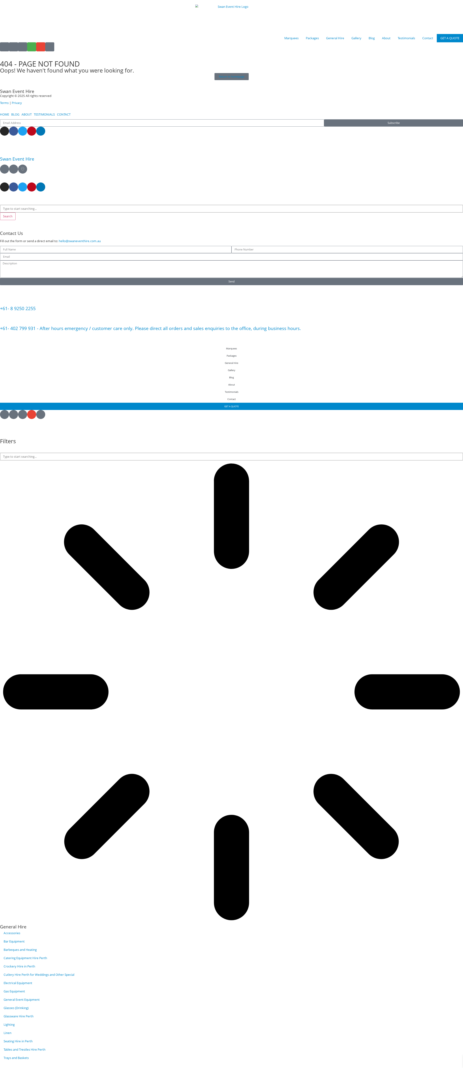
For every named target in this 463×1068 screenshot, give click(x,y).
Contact (427, 38)
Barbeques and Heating (20, 950)
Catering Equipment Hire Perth (25, 958)
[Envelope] (40, 46)
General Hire (335, 38)
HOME (4, 114)
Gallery (356, 38)
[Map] (4, 169)
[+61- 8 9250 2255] (4, 298)
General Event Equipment (22, 999)
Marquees (291, 38)
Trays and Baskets (16, 1058)
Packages (312, 38)
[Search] (22, 46)
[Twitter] (22, 131)
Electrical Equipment (18, 983)
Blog (372, 38)
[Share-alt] (13, 46)
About (386, 38)
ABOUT (27, 114)
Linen (7, 1033)
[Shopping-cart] (31, 46)
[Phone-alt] (49, 46)
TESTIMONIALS (44, 114)
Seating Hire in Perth (18, 1041)
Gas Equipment (14, 991)
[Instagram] (4, 131)
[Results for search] (231, 692)
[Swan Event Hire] (4, 149)
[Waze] (13, 169)
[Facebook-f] (13, 131)
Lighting (9, 1024)
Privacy (17, 103)
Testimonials (406, 38)
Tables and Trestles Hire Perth (24, 1049)
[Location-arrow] (4, 46)
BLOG (15, 114)
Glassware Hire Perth (18, 1016)
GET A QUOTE (449, 38)
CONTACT (64, 114)
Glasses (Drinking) (16, 1008)
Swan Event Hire (17, 159)
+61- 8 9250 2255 (18, 308)
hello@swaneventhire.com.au (80, 241)
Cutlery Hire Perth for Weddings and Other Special (39, 975)
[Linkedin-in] (40, 131)
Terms (4, 103)
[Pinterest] (31, 131)
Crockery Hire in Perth (19, 966)
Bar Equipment (14, 941)
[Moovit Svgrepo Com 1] (22, 169)
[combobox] (231, 208)
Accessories (12, 933)
